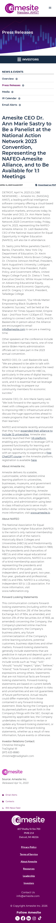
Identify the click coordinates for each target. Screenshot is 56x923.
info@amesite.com (13, 329)
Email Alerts (9, 104)
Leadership (29, 875)
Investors (29, 883)
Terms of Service (29, 854)
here (34, 460)
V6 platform (38, 438)
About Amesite (29, 861)
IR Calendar (9, 98)
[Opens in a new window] (18, 917)
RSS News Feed (13, 808)
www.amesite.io (40, 512)
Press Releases (11, 85)
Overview (8, 78)
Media (6, 91)
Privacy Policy (29, 847)
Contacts (10, 801)
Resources (29, 868)
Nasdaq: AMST (28, 12)
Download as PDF (47, 185)
